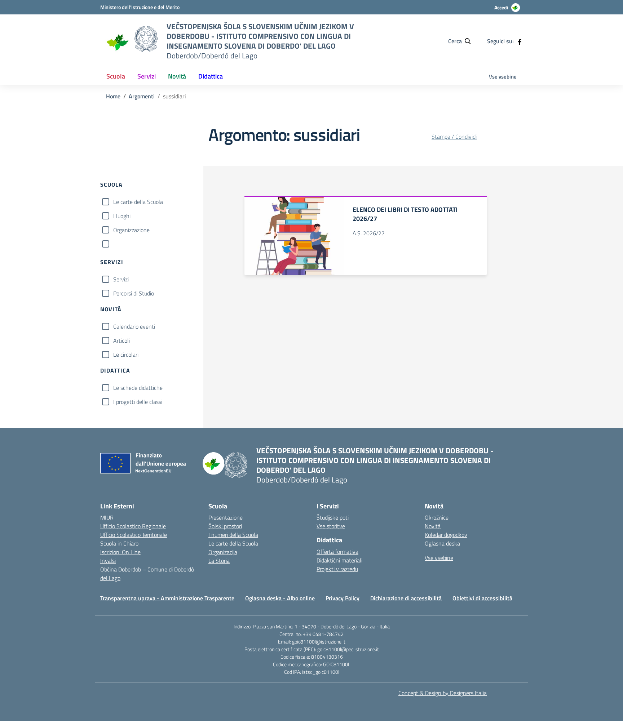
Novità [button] (177, 76)
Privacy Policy (342, 598)
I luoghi (122, 216)
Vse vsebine (503, 76)
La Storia (219, 560)
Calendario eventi (134, 326)
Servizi (121, 279)
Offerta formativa (337, 551)
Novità (433, 526)
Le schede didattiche (138, 387)
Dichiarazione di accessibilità (406, 598)
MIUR (107, 517)
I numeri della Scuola (233, 534)
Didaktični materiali (339, 560)
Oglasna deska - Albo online (280, 598)
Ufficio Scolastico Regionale (133, 526)
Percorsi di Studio (133, 293)
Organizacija (222, 552)
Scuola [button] (115, 76)
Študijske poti (333, 517)
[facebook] (520, 41)
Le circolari (125, 354)
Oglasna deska (442, 543)
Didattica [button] (210, 76)
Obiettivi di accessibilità (482, 598)
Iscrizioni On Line (120, 552)
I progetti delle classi (137, 401)
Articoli (121, 340)
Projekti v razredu (337, 569)
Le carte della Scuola (138, 201)
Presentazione (225, 517)
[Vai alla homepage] (117, 41)
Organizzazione (131, 230)
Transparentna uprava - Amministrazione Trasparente (167, 598)
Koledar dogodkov (446, 534)
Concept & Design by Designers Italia (442, 693)
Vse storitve (331, 526)
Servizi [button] (146, 76)
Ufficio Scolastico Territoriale (133, 534)
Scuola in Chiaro (119, 543)
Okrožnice (437, 517)
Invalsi (108, 560)
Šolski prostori (225, 526)
